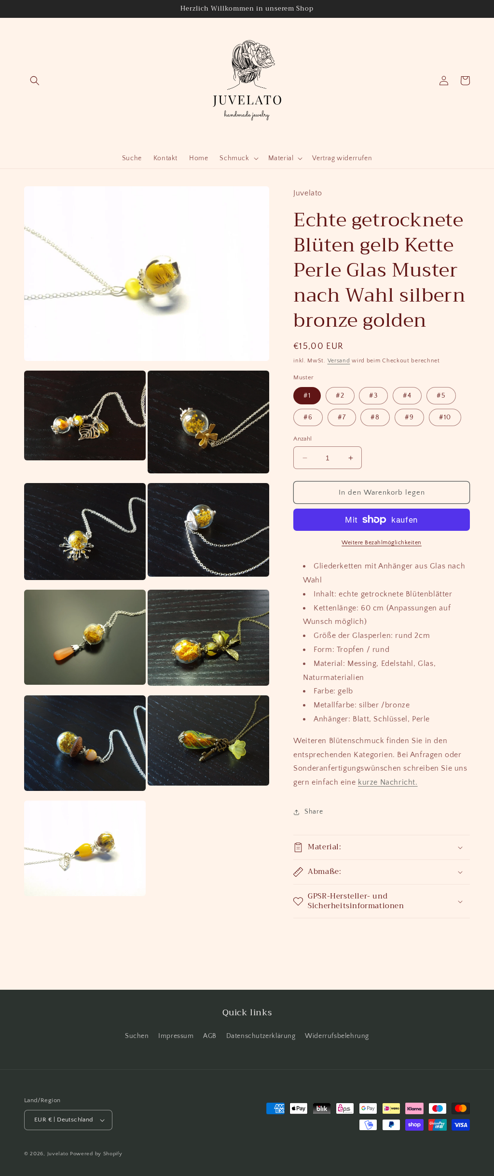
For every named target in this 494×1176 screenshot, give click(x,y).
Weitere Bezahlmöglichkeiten (382, 543)
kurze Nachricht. (388, 782)
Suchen (137, 1036)
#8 (375, 417)
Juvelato (58, 1154)
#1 (307, 396)
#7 (342, 417)
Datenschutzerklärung (261, 1036)
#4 (407, 396)
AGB (210, 1036)
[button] (34, 80)
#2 (340, 396)
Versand (339, 361)
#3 (373, 396)
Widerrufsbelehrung (337, 1036)
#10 (445, 417)
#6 (308, 417)
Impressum (175, 1036)
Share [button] (313, 812)
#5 (441, 396)
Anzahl (302, 438)
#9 (409, 417)
